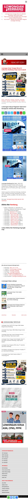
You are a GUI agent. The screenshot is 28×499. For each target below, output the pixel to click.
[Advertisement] (14, 38)
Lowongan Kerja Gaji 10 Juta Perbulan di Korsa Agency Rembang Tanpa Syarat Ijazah (12, 335)
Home (3, 99)
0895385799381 (15, 216)
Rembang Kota (14, 101)
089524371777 (13, 212)
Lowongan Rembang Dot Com (19, 276)
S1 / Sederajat (4, 460)
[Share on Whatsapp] (3, 113)
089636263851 (14, 224)
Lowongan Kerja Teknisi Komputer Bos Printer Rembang (16, 299)
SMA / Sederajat (5, 456)
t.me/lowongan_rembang (15, 269)
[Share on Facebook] (6, 113)
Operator (9, 101)
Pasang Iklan (4, 475)
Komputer (4, 101)
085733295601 (13, 213)
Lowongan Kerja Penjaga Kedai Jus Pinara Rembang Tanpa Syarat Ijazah (16, 306)
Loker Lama (23, 315)
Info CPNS (4, 482)
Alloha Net (7, 99)
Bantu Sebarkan (5, 490)
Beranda (14, 315)
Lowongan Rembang (15, 272)
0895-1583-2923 (15, 217)
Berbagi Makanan (5, 486)
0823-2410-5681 (15, 214)
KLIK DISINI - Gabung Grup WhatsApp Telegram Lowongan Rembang (15, 20)
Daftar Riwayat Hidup (6, 471)
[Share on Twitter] (12, 113)
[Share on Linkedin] (18, 113)
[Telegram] (9, 113)
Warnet (22, 101)
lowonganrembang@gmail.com (14, 273)
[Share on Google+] (15, 113)
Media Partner (4, 473)
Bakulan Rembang (5, 492)
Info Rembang (4, 468)
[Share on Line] (24, 113)
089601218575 (14, 219)
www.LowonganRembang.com (16, 274)
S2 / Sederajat (4, 462)
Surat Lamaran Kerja (6, 469)
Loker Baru (4, 315)
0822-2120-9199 (15, 220)
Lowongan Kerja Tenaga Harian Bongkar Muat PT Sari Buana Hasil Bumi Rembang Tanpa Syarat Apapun (13, 340)
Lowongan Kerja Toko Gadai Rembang (14, 292)
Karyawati (22, 99)
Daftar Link (4, 477)
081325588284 (14, 223)
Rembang (13, 205)
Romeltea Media (4, 498)
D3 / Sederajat (4, 458)
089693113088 (14, 222)
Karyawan (17, 99)
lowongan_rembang (14, 270)
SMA (20, 101)
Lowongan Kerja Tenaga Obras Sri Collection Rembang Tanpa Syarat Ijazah (15, 14)
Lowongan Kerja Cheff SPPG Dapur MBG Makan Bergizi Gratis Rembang (13, 326)
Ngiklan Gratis (5, 484)
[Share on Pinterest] (21, 113)
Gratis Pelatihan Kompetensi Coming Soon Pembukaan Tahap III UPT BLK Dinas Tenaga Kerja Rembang (16, 286)
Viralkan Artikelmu (5, 488)
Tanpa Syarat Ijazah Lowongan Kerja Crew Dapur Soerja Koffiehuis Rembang (15, 17)
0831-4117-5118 (14, 267)
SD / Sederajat (5, 453)
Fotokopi (12, 99)
